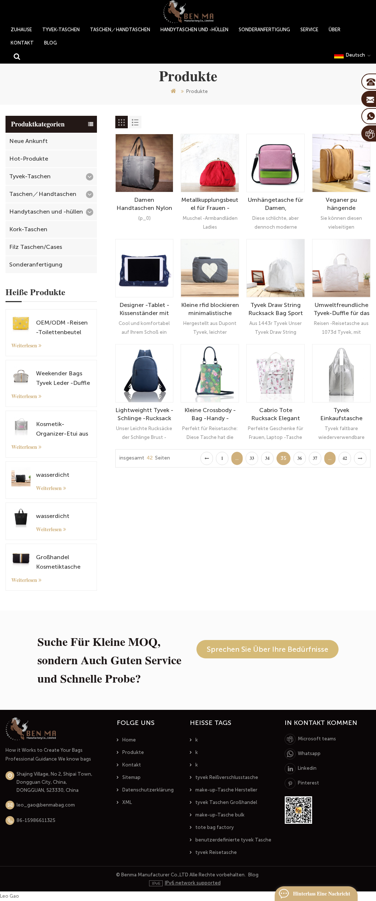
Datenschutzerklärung (148, 790)
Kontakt (22, 43)
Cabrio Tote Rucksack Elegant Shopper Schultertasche (275, 414)
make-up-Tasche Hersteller (226, 790)
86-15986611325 (36, 820)
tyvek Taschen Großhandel (226, 802)
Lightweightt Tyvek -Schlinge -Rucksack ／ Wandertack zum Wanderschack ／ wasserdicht (144, 414)
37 (315, 458)
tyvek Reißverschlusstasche (226, 777)
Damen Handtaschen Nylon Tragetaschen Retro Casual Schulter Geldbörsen (144, 204)
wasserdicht (52, 474)
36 (299, 458)
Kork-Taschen (28, 229)
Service (309, 29)
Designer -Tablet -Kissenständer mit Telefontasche (144, 309)
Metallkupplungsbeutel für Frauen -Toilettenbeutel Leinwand (209, 204)
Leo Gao (9, 896)
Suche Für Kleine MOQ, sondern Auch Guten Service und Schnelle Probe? (109, 660)
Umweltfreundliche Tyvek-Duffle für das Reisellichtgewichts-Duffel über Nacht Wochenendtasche (341, 309)
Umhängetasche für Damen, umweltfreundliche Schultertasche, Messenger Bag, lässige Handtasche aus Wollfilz (275, 204)
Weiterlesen (24, 345)
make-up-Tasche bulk (220, 815)
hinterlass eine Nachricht (321, 894)
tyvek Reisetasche (216, 852)
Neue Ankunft (28, 140)
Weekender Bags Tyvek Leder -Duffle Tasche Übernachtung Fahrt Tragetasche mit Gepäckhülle (63, 379)
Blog (50, 43)
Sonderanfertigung (264, 29)
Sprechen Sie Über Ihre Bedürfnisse (267, 649)
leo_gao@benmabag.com (46, 805)
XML (127, 802)
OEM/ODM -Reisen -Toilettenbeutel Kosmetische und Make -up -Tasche (62, 328)
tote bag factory (214, 827)
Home (129, 740)
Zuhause (21, 29)
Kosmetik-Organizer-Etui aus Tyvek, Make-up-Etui (62, 430)
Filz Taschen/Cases (35, 246)
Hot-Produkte (28, 158)
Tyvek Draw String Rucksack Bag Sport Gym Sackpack (275, 309)
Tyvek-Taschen (61, 29)
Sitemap (131, 777)
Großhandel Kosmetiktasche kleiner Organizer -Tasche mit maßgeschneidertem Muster (62, 563)
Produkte (133, 752)
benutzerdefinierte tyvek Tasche (233, 840)
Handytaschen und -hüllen (194, 29)
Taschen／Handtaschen (120, 29)
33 (252, 458)
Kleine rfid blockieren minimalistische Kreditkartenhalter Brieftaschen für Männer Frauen (210, 309)
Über (334, 29)
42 (345, 458)
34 (267, 458)
